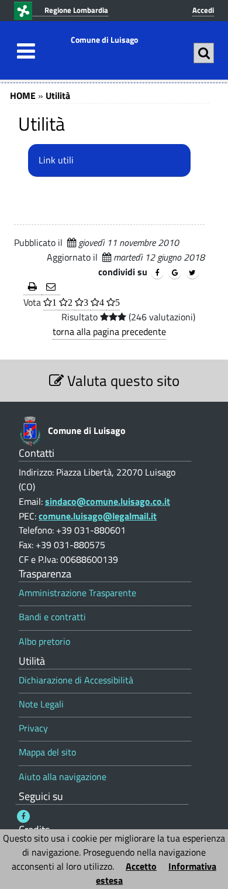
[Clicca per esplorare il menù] (23, 50)
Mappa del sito (47, 752)
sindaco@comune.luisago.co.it (107, 501)
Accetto (141, 866)
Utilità (58, 95)
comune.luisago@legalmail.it (98, 516)
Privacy (33, 728)
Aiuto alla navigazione (62, 776)
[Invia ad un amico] (51, 287)
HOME (23, 95)
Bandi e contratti (52, 617)
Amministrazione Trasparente (77, 593)
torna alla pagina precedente (109, 331)
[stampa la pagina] (32, 287)
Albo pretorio (44, 641)
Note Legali (41, 704)
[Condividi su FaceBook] (157, 272)
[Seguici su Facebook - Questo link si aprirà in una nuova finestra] (23, 816)
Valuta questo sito (121, 380)
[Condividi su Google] (174, 272)
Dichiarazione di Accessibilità (76, 680)
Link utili (56, 160)
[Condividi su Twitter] (192, 272)
